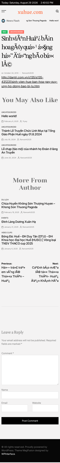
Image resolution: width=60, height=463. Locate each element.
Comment (7, 353)
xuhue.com (30, 12)
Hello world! (53, 20)
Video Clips (6, 232)
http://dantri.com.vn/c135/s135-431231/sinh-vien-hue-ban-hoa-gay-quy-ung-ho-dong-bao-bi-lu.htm (29, 82)
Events (4, 218)
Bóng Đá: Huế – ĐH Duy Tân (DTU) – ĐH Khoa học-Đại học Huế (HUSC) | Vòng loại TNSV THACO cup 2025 (28, 240)
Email (4, 402)
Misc (4, 32)
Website (36, 402)
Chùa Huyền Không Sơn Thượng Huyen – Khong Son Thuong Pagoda (28, 205)
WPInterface (8, 453)
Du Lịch (5, 200)
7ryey (25, 121)
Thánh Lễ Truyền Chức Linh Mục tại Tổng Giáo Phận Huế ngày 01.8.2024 (28, 132)
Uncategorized (16, 32)
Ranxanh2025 (28, 73)
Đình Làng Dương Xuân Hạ (18, 222)
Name (4, 389)
